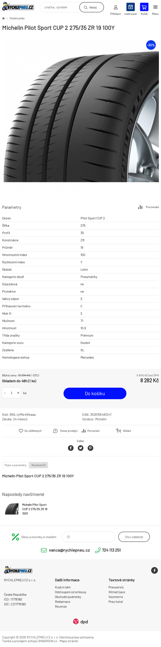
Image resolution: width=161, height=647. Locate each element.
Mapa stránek (69, 641)
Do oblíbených (33, 430)
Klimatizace (117, 592)
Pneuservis (116, 587)
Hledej (93, 7)
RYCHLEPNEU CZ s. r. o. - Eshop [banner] (20, 6)
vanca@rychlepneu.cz (69, 549)
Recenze (61, 606)
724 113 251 (111, 549)
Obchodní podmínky (68, 597)
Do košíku (95, 393)
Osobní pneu (17, 18)
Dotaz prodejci (69, 430)
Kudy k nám (63, 587)
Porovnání (152, 207)
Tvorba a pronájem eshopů (20, 641)
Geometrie (116, 597)
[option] (80, 115)
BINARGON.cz (47, 641)
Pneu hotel (116, 601)
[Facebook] (154, 570)
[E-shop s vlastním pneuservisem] (3, 18)
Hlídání (127, 430)
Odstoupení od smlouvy (70, 592)
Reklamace (62, 601)
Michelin (100, 419)
